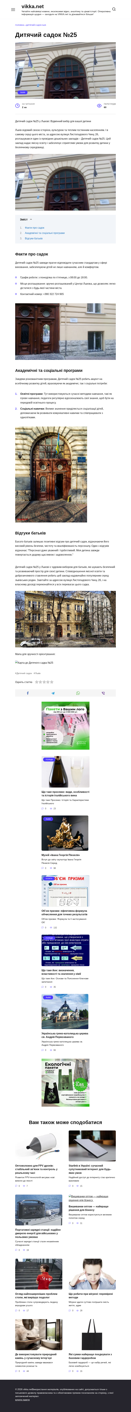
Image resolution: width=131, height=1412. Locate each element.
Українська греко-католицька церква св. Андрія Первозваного (65, 1035)
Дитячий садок (24, 673)
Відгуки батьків (34, 238)
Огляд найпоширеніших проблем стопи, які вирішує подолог (36, 1295)
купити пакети (22, 1399)
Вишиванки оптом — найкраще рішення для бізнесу (88, 1208)
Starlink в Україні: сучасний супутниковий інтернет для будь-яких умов (90, 1169)
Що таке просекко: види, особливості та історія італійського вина (65, 793)
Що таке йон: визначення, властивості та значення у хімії (61, 972)
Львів (22, 92)
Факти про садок (34, 227)
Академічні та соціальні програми (45, 233)
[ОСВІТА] (65, 904)
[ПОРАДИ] (65, 785)
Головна (19, 25)
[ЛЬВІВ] (65, 848)
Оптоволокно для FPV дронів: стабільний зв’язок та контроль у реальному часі (36, 1169)
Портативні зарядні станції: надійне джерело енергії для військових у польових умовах (38, 1233)
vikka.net (33, 6)
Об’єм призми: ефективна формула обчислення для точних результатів (64, 913)
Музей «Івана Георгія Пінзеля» (61, 855)
